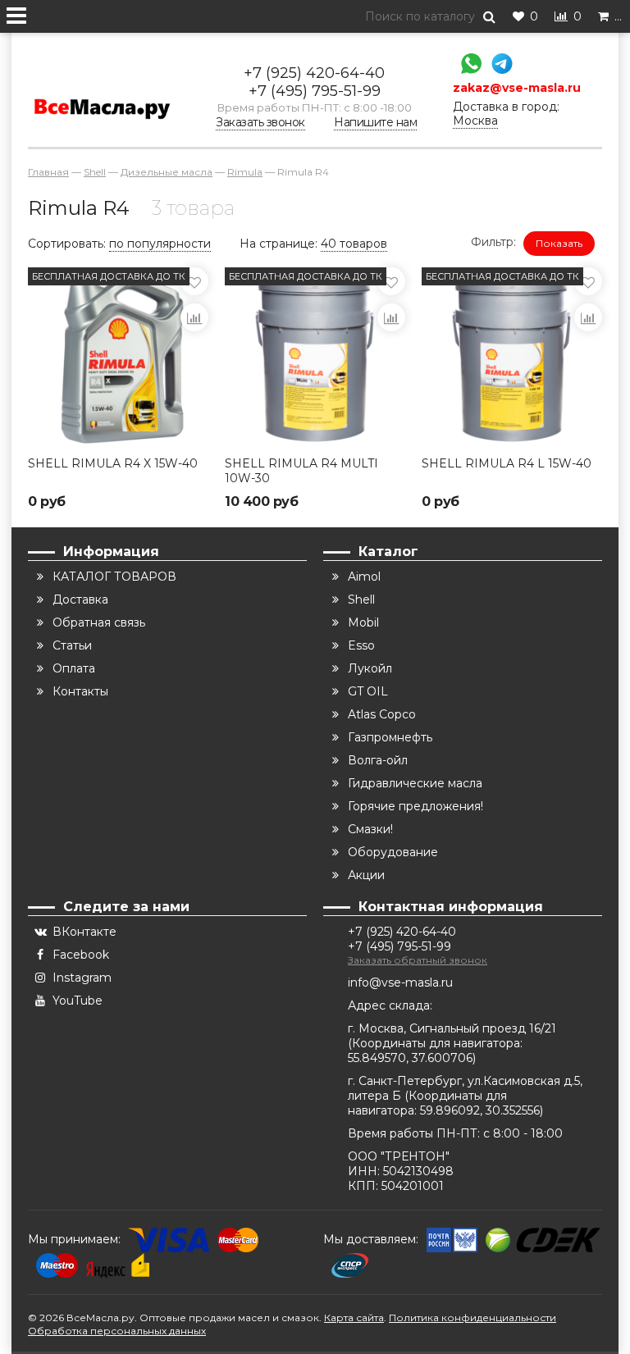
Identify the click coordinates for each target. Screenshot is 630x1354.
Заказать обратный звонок (417, 960)
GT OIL (368, 691)
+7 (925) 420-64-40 (314, 73)
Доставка (80, 599)
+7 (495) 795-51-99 (315, 91)
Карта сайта (354, 1317)
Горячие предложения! (415, 806)
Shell (361, 599)
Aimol (364, 576)
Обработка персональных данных (117, 1330)
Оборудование (393, 852)
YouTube (77, 1000)
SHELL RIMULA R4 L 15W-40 (506, 463)
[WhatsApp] (467, 65)
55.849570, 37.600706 (410, 1058)
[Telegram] (498, 65)
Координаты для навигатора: (437, 1043)
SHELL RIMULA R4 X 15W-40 (113, 463)
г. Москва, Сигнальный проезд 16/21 (452, 1028)
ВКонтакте (84, 931)
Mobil (363, 622)
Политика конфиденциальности (472, 1317)
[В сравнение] (194, 317)
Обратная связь (98, 622)
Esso (361, 645)
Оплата (73, 668)
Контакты (80, 691)
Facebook (80, 954)
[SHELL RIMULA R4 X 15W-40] (118, 357)
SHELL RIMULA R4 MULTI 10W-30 (301, 471)
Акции (366, 875)
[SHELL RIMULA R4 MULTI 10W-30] (315, 357)
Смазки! (370, 829)
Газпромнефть (390, 737)
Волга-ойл (378, 760)
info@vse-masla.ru (400, 982)
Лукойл (370, 668)
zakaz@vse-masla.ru (517, 88)
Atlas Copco (382, 714)
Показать (559, 243)
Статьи (72, 645)
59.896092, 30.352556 (480, 1110)
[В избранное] (194, 281)
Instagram (82, 977)
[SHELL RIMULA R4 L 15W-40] (512, 357)
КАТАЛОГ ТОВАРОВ (114, 576)
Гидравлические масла (415, 783)
